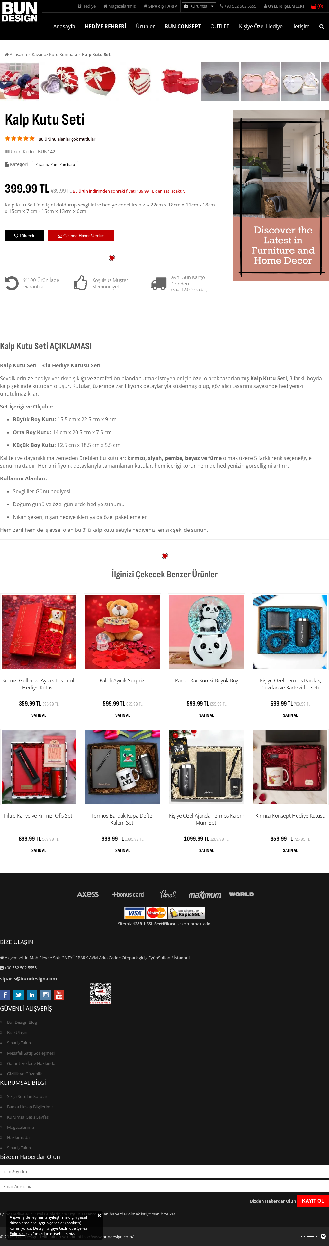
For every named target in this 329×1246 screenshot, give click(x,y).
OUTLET (219, 26)
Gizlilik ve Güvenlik (24, 1073)
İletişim (301, 26)
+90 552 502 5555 (239, 6)
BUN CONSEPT (182, 26)
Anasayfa (64, 26)
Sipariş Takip (19, 1043)
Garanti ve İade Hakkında (31, 1063)
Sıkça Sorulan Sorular (27, 1096)
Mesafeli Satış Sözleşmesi (31, 1053)
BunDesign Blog (22, 1022)
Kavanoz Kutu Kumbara (54, 54)
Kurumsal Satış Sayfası (28, 1117)
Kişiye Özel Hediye (261, 26)
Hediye (88, 6)
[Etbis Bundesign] (100, 1002)
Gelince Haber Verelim (83, 235)
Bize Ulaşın (17, 1032)
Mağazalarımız (121, 6)
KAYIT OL (313, 1201)
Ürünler (145, 26)
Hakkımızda (18, 1137)
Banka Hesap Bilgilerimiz (30, 1107)
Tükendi (26, 235)
